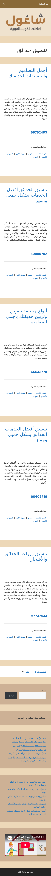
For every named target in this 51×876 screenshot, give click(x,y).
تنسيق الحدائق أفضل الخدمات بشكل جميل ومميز (26, 195)
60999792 (39, 254)
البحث (43, 690)
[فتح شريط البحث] (4, 4)
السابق (41, 671)
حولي (30, 154)
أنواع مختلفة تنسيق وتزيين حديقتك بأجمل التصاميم (26, 316)
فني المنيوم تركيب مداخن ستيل (31, 749)
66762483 (39, 132)
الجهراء (35, 157)
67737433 (39, 616)
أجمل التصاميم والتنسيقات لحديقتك (27, 72)
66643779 (39, 372)
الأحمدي (44, 157)
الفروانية (10, 154)
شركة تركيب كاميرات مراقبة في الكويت (27, 753)
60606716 (39, 496)
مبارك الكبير (20, 154)
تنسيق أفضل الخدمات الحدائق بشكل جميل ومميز (26, 434)
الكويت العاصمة (41, 154)
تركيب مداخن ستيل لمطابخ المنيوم (29, 745)
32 (27, 671)
